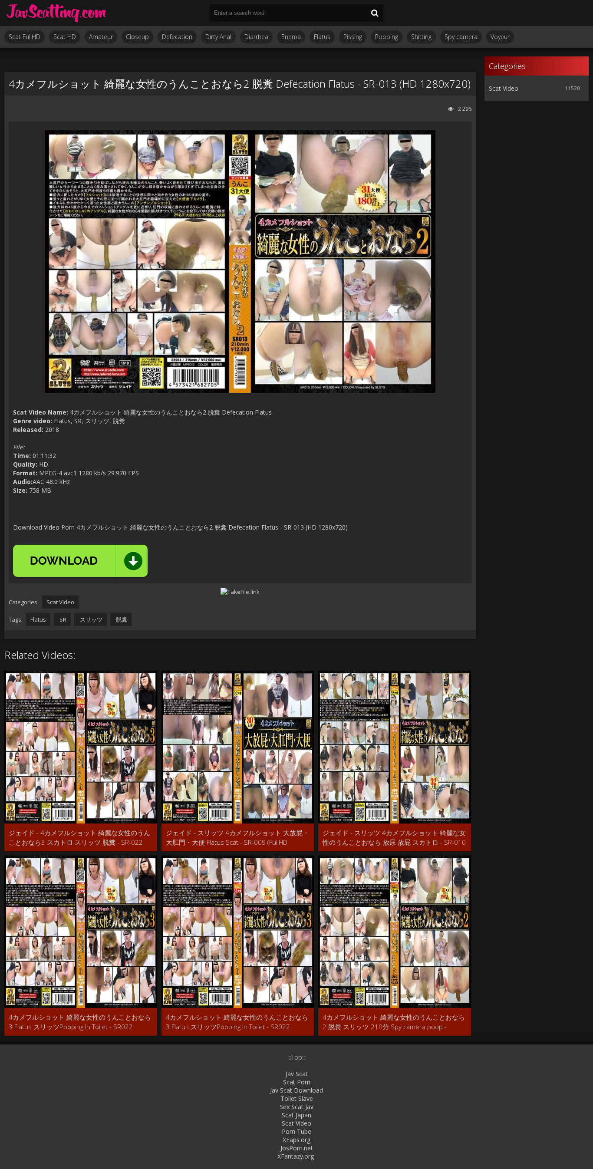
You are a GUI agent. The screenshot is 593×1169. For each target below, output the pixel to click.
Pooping (386, 37)
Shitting (421, 37)
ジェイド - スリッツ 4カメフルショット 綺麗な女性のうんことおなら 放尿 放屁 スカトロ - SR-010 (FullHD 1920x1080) (394, 837)
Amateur (101, 37)
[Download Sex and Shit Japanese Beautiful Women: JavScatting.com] (56, 13)
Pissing (352, 37)
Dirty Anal (218, 37)
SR (62, 619)
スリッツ (90, 619)
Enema (291, 37)
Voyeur (500, 37)
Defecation (177, 37)
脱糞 (121, 619)
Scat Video (60, 602)
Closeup (137, 37)
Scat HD (64, 37)
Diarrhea (256, 37)
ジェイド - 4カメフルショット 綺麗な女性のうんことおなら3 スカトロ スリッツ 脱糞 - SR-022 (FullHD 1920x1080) (79, 837)
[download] (80, 561)
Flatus (322, 37)
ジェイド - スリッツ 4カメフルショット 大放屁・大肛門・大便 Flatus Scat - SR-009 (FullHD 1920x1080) (237, 837)
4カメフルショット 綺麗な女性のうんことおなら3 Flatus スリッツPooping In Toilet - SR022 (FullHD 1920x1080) (80, 1022)
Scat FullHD (24, 37)
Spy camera (461, 37)
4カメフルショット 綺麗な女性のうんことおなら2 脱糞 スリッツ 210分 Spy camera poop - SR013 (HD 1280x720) (394, 1022)
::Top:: (297, 1057)
